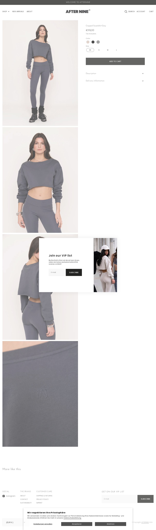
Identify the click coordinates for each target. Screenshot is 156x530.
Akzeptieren (77, 524)
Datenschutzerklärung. (72, 518)
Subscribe (73, 272)
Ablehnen (110, 524)
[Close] (114, 241)
